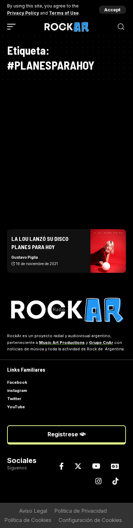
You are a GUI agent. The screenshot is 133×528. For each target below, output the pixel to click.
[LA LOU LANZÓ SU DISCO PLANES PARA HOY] (108, 251)
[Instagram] (98, 481)
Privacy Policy (23, 13)
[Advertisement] (66, 152)
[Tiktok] (115, 481)
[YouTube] (96, 466)
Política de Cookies (27, 520)
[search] (121, 26)
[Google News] (115, 466)
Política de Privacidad (80, 510)
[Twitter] (78, 466)
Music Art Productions (62, 342)
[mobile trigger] (13, 26)
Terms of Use (64, 13)
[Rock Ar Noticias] (66, 27)
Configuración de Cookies (90, 520)
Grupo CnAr (101, 342)
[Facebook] (61, 466)
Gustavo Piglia (24, 257)
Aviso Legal (33, 510)
